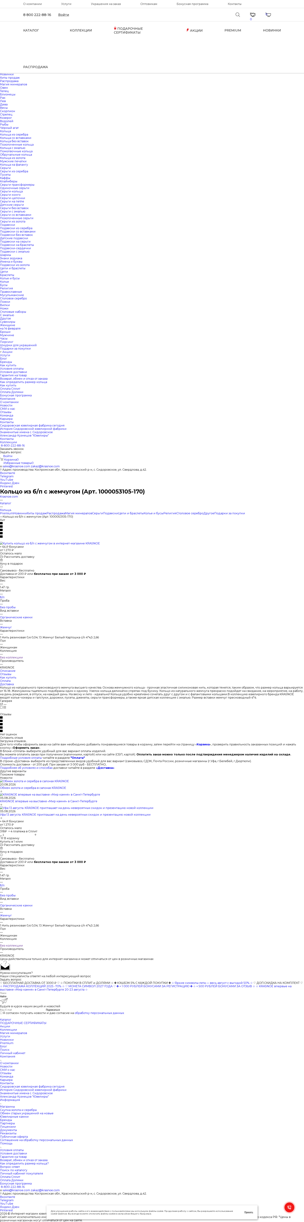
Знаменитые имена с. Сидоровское (26, 1093)
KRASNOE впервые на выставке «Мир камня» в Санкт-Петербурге (48, 801)
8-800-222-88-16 (13, 445)
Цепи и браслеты (131, 513)
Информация (10, 1100)
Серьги (97, 513)
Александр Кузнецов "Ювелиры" (24, 1096)
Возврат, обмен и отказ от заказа (24, 1160)
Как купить (8, 677)
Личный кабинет (12, 1053)
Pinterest (6, 486)
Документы (8, 1130)
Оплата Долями (11, 1180)
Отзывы (5, 674)
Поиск (5, 1049)
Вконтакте (7, 473)
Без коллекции (11, 657)
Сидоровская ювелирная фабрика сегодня (32, 1086)
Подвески (110, 513)
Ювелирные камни (14, 1116)
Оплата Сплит (10, 1177)
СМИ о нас (7, 1070)
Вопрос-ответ (10, 1166)
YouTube (6, 479)
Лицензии (8, 1126)
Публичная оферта (14, 1136)
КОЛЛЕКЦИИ (81, 30)
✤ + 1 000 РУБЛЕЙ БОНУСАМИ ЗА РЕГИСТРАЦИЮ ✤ (154, 986)
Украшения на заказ (106, 4)
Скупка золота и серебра (18, 1110)
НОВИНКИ (272, 30)
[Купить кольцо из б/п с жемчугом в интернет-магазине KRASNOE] (50, 543)
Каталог (5, 1019)
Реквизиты (8, 1133)
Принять (248, 1212)
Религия (169, 513)
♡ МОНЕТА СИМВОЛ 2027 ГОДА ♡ (90, 986)
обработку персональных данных (99, 1013)
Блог (3, 1046)
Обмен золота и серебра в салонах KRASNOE (33, 788)
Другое (208, 513)
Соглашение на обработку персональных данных (36, 1140)
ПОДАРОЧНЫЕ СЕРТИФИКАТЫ (128, 30)
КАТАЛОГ (31, 30)
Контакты (235, 4)
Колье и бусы (153, 513)
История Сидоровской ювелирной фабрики (33, 1090)
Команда (6, 1076)
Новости (6, 1066)
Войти (63, 15)
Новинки (20, 513)
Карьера (6, 1080)
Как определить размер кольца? (24, 1163)
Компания (7, 1056)
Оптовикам (148, 4)
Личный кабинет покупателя (21, 1173)
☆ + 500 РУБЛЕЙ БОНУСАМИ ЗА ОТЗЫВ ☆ (224, 986)
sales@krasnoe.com (16, 466)
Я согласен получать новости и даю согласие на (63, 1013)
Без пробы (8, 607)
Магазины (7, 1106)
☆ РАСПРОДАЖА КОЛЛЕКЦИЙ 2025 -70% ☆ (32, 986)
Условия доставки (13, 1153)
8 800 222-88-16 (37, 15)
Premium (6, 513)
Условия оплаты (12, 1150)
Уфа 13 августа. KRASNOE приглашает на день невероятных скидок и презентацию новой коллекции (75, 814)
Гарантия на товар (13, 1156)
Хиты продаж (37, 513)
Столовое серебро (189, 513)
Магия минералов (78, 513)
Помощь (6, 1143)
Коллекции (8, 1029)
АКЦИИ (196, 31)
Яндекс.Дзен (9, 483)
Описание (7, 671)
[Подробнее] (1, 791)
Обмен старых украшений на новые (26, 1113)
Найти (3, 996)
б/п (2, 597)
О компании (32, 4)
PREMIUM (232, 30)
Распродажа (56, 513)
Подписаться (53, 1010)
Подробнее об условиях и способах (26, 767)
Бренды (6, 1120)
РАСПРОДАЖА (35, 67)
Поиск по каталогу (13, 1170)
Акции (5, 1026)
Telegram (7, 476)
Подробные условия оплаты (21, 757)
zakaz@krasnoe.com (45, 466)
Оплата (5, 681)
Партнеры (7, 1123)
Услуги (66, 4)
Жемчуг (6, 627)
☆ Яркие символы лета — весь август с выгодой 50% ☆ (212, 983)
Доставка (7, 684)
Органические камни (16, 617)
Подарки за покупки (229, 513)
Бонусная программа (192, 4)
